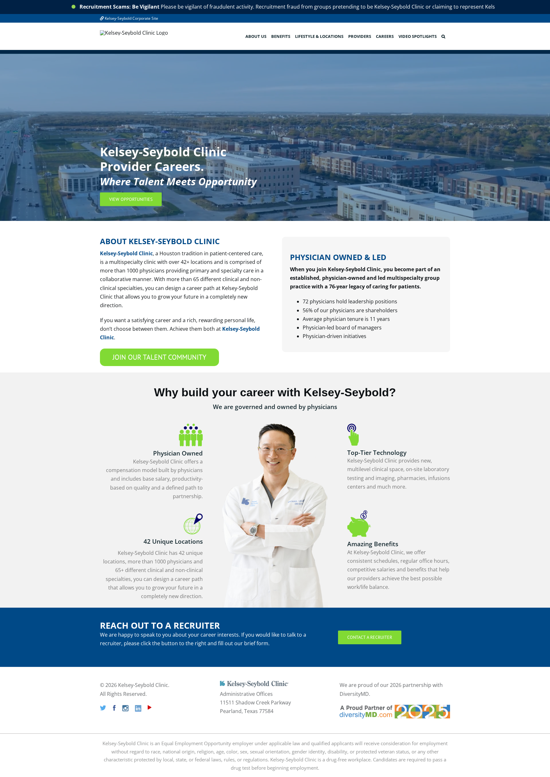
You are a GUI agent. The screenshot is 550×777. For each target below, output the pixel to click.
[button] (443, 36)
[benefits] (359, 512)
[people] (191, 426)
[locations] (193, 515)
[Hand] (353, 426)
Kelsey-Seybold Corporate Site (131, 18)
